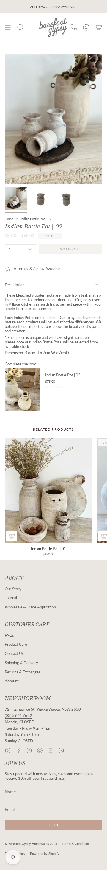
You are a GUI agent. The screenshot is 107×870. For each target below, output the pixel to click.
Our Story (13, 589)
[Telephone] (73, 27)
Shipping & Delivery (21, 663)
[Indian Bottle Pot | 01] (48, 490)
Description (14, 285)
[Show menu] (7, 27)
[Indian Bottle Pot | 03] (22, 389)
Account (12, 681)
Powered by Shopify (44, 853)
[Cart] (98, 27)
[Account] (86, 27)
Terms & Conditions (76, 844)
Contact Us (14, 653)
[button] (20, 27)
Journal (11, 598)
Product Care (16, 644)
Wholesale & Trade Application (30, 607)
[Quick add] (11, 536)
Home (9, 219)
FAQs (9, 635)
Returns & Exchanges (22, 672)
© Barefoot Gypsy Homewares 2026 (31, 844)
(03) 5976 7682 (18, 715)
